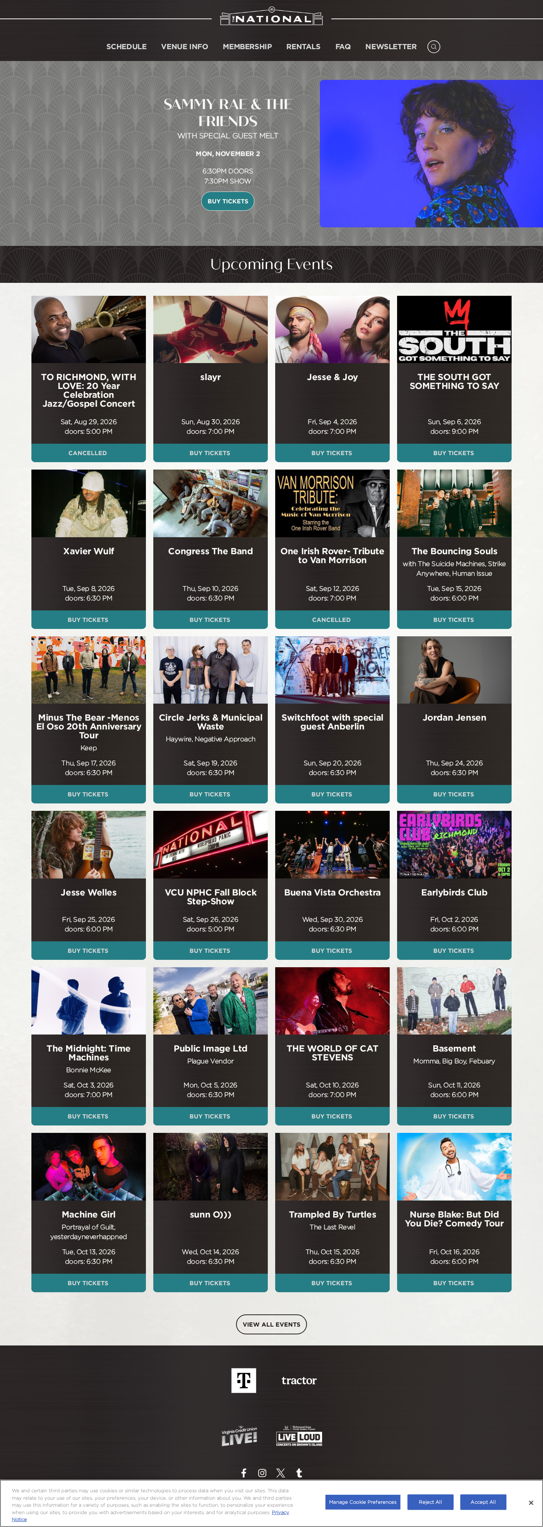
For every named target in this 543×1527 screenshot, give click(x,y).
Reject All (430, 1501)
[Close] (531, 1503)
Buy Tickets (126, 201)
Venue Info (184, 46)
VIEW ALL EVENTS (271, 1324)
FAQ (343, 46)
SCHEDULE (126, 46)
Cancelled (88, 453)
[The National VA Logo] (271, 15)
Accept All (483, 1501)
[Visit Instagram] (262, 1473)
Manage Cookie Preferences (362, 1501)
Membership (247, 46)
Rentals (303, 46)
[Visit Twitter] (281, 1473)
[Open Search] (433, 45)
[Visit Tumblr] (299, 1473)
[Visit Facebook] (244, 1473)
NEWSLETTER (390, 46)
